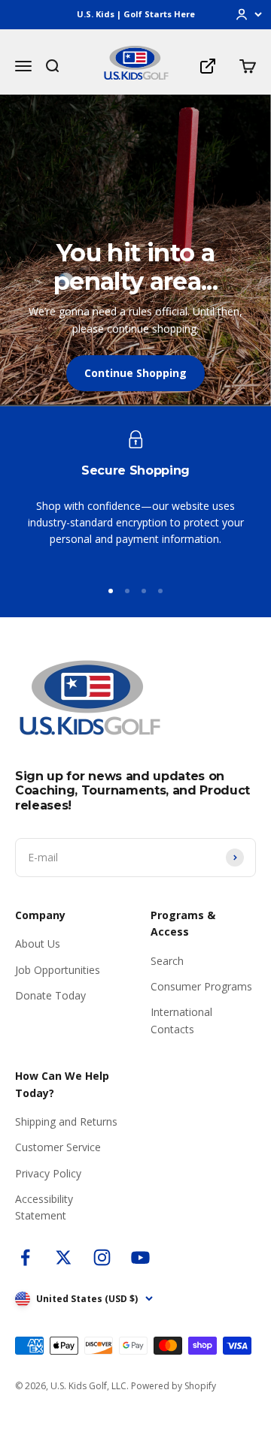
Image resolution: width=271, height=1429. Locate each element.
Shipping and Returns (66, 1121)
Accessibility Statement (44, 1207)
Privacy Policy (48, 1173)
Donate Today (50, 995)
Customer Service (58, 1147)
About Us (37, 943)
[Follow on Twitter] (63, 1257)
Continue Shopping (135, 373)
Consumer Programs (201, 986)
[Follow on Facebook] (25, 1257)
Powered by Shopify (173, 1385)
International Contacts (181, 1020)
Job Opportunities (57, 970)
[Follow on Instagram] (102, 1257)
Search (167, 961)
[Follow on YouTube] (140, 1257)
